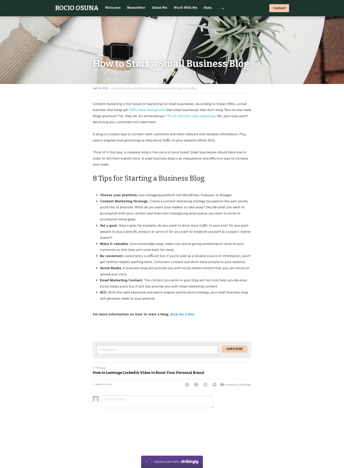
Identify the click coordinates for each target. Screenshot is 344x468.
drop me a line (182, 314)
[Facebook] (187, 385)
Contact (279, 8)
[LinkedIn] (205, 385)
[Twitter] (196, 385)
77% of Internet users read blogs (190, 116)
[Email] (215, 385)
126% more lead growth (147, 110)
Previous (101, 368)
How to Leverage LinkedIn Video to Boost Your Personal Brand (148, 372)
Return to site (104, 385)
